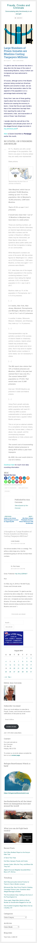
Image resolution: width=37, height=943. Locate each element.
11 (6, 665)
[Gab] (13, 481)
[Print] (20, 481)
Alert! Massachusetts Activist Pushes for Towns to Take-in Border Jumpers (16, 883)
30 (27, 672)
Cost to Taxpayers (10, 488)
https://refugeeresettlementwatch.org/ (16, 793)
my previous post (10, 128)
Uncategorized (16, 485)
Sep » (10, 677)
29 (22, 672)
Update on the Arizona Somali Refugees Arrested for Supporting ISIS (11, 519)
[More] (24, 481)
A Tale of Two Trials (10, 858)
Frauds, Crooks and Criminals (18, 6)
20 (14, 668)
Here (5, 134)
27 (14, 672)
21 (18, 668)
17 (31, 665)
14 (18, 665)
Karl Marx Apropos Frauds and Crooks (16, 861)
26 (10, 672)
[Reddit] (13, 478)
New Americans (23, 488)
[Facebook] (5, 478)
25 (6, 672)
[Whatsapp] (5, 481)
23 (27, 668)
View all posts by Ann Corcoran (21, 506)
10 (31, 661)
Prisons (7, 491)
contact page (15, 755)
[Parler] (16, 481)
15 (22, 665)
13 (14, 665)
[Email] (9, 481)
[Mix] (28, 478)
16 (27, 665)
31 (31, 672)
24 (31, 668)
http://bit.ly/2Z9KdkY (21, 574)
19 (10, 668)
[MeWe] (24, 478)
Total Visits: (7, 937)
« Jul (5, 677)
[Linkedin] (16, 478)
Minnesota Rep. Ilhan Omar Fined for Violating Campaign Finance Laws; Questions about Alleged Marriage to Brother (18, 889)
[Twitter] (9, 478)
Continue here (9, 465)
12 (10, 665)
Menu (19, 18)
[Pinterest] (20, 478)
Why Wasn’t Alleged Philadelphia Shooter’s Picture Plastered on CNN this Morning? (26, 520)
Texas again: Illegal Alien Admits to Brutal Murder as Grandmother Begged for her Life (17, 901)
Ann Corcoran (18, 60)
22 (22, 668)
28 (18, 672)
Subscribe (11, 727)
